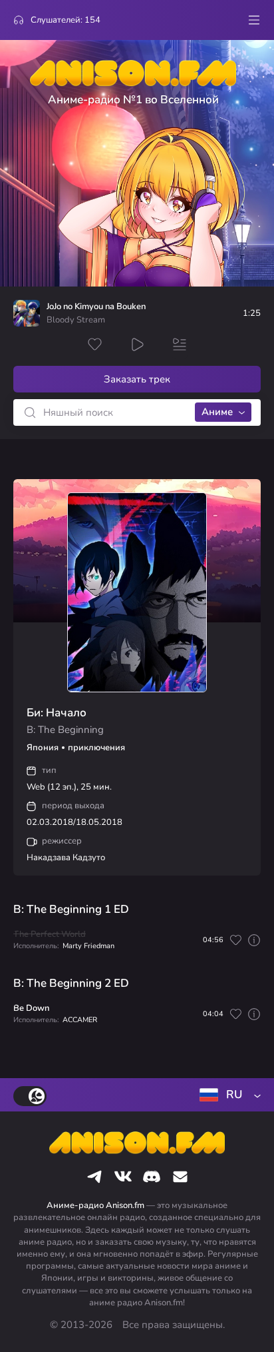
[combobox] (227, 1094)
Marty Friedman (88, 946)
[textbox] (227, 1094)
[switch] (30, 1096)
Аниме (217, 411)
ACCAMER (80, 1019)
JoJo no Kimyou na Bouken (96, 307)
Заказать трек (137, 379)
